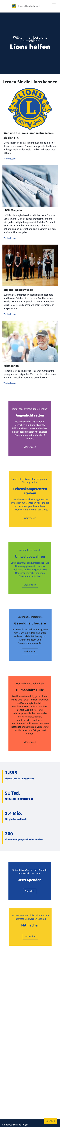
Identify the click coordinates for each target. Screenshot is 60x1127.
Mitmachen (30, 936)
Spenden (29, 891)
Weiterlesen (10, 158)
